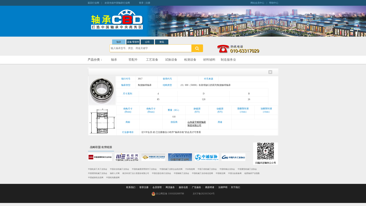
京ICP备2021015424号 (204, 193)
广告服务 (196, 187)
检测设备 (190, 59)
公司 (147, 42)
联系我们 (130, 187)
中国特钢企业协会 (227, 169)
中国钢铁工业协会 (181, 173)
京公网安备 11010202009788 (169, 193)
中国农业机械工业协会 (119, 169)
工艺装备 (152, 59)
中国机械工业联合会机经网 (171, 169)
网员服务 (170, 187)
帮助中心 (273, 3)
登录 (141, 3)
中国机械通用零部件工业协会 (144, 169)
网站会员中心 (257, 3)
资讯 (161, 42)
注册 (148, 3)
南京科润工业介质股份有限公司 (135, 173)
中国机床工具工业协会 (97, 169)
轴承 (118, 42)
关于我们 (235, 187)
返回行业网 (93, 3)
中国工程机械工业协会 (207, 169)
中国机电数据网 (113, 177)
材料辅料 (209, 59)
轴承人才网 (115, 173)
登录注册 (143, 187)
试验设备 (171, 59)
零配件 (133, 59)
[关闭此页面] (270, 71)
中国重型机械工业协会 (247, 169)
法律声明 (222, 187)
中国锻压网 (220, 173)
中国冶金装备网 (235, 173)
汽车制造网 (190, 169)
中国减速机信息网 (95, 177)
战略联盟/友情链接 (101, 147)
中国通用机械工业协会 (97, 173)
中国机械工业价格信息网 (202, 173)
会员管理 (157, 187)
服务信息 (183, 187)
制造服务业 (228, 59)
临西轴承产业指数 (252, 173)
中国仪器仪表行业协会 (161, 173)
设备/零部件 (133, 42)
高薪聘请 (209, 187)
